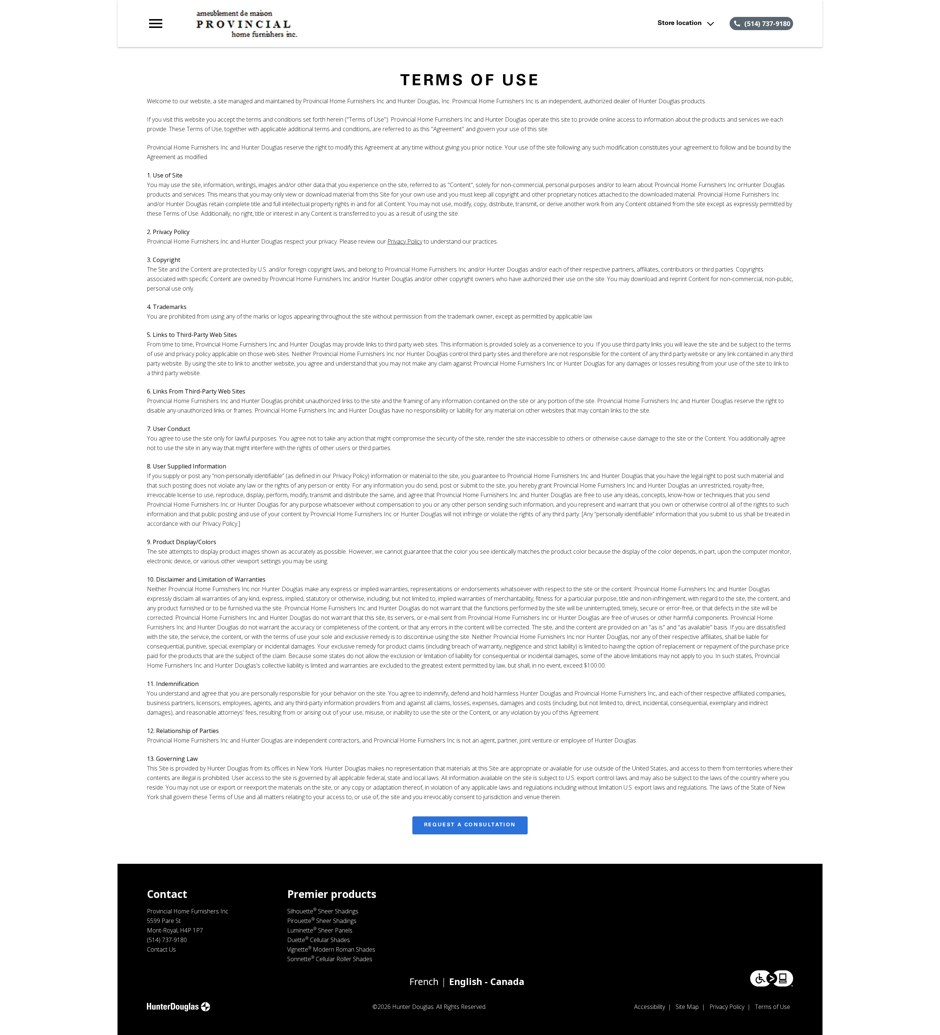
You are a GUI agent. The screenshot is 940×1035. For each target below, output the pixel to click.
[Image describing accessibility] (771, 978)
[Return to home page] (298, 23)
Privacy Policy (404, 241)
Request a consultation (470, 825)
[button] (155, 23)
